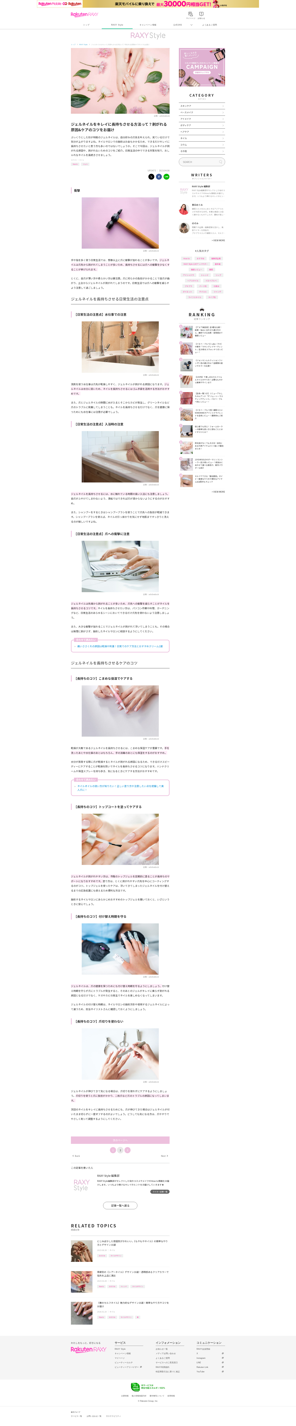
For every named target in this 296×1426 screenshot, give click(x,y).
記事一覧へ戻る (120, 1205)
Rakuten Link (202, 1367)
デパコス (203, 291)
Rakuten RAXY (84, 14)
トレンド (124, 1286)
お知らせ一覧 (162, 1349)
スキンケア (185, 105)
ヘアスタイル (192, 280)
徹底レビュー (196, 269)
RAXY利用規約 (162, 1367)
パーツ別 (203, 286)
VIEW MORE (218, 240)
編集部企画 (216, 258)
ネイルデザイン (116, 1255)
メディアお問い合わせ (166, 1353)
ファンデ (217, 291)
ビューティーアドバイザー (127, 1367)
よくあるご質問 (209, 25)
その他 (183, 151)
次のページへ (120, 1140)
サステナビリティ (113, 1416)
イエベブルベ (211, 280)
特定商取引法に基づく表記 (168, 1371)
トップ (86, 25)
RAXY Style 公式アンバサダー (196, 264)
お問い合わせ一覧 (94, 1416)
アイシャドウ (188, 275)
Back (76, 1155)
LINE (199, 1362)
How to (75, 164)
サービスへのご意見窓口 (167, 1362)
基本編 (217, 264)
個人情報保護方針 (139, 1396)
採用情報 (171, 1396)
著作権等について (157, 1396)
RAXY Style (117, 25)
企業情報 (125, 1396)
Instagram (201, 1358)
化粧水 (216, 286)
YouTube (200, 1371)
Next (164, 1155)
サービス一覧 (76, 1416)
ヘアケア (184, 131)
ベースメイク (186, 112)
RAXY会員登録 (203, 1349)
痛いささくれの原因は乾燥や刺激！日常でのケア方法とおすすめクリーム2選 (120, 646)
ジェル (85, 164)
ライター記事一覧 (160, 1191)
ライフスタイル (194, 297)
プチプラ (188, 286)
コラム (183, 144)
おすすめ (102, 1255)
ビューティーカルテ (124, 1362)
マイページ (120, 1358)
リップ (218, 275)
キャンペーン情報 (148, 25)
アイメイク (185, 118)
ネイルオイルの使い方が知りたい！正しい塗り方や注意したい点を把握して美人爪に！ (120, 788)
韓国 (211, 269)
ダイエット (187, 291)
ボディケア (185, 125)
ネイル (81, 160)
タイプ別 (212, 297)
